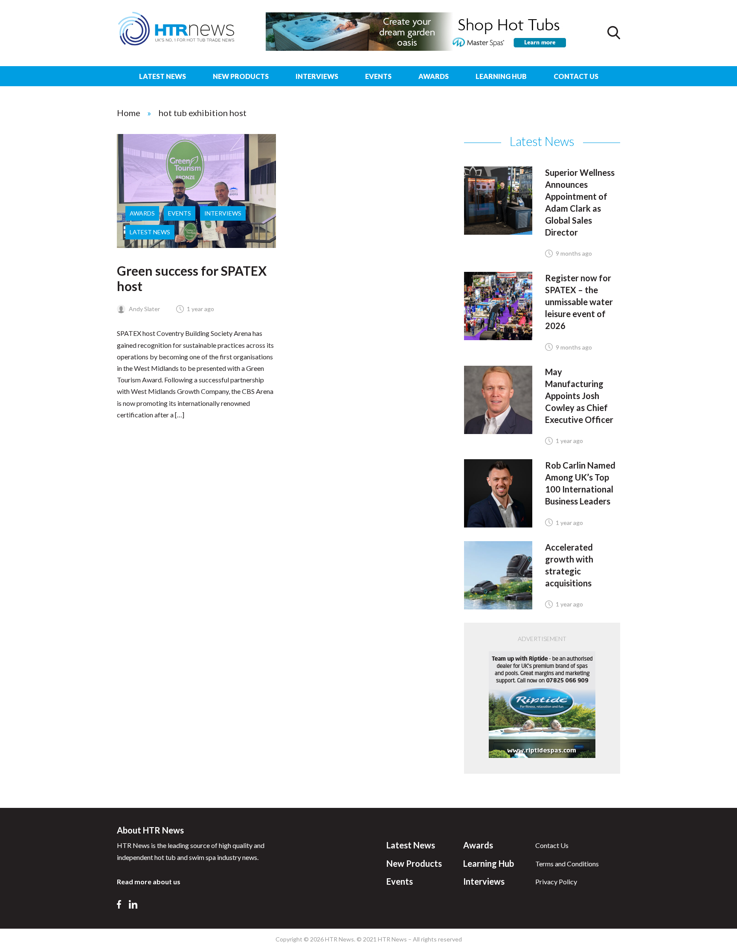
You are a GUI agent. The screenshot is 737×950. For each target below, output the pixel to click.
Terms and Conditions (567, 864)
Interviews (317, 76)
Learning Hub (501, 76)
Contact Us (576, 76)
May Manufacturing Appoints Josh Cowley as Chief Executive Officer (579, 396)
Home (128, 113)
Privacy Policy (556, 881)
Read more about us (148, 881)
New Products (241, 76)
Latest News (162, 76)
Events (378, 76)
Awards (433, 76)
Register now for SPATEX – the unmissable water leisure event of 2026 (579, 302)
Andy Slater (144, 308)
